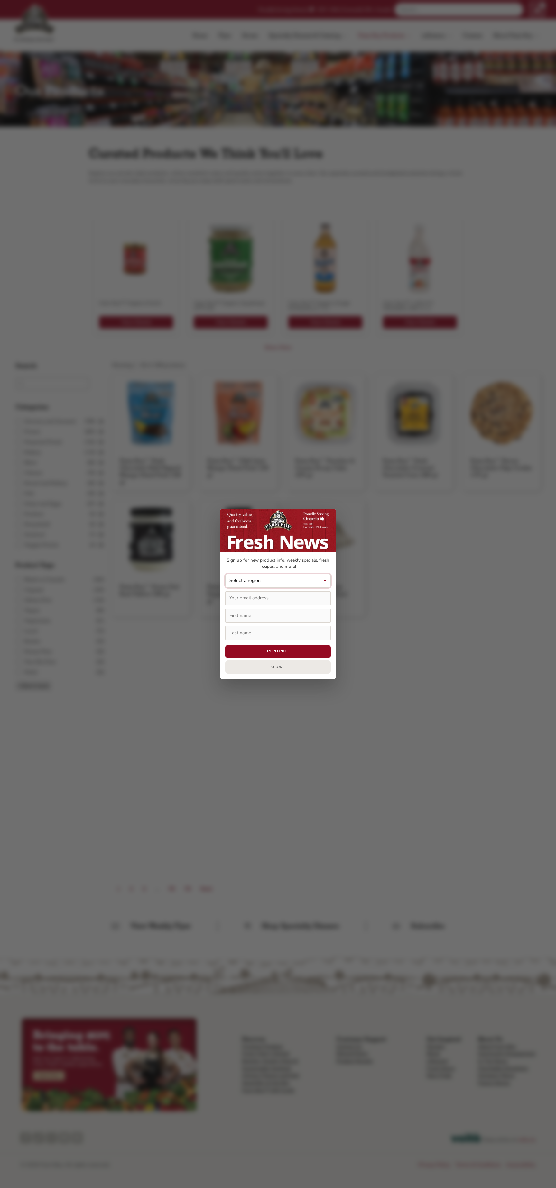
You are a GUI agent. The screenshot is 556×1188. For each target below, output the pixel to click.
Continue (278, 651)
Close (278, 667)
